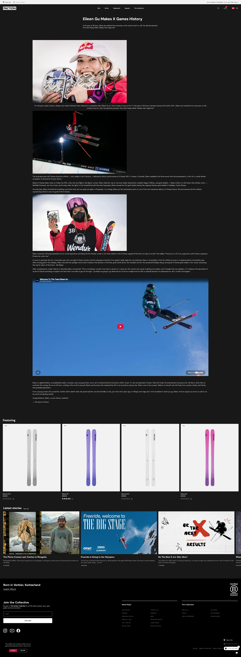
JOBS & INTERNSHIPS (188, 616)
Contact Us (155, 610)
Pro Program (215, 613)
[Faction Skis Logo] (9, 8)
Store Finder (155, 622)
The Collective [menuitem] (139, 8)
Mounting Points (156, 619)
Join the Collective (211, 2)
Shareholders (220, 2)
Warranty (154, 613)
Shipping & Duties (127, 616)
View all (26, 508)
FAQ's (152, 616)
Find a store (227, 2)
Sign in (236, 2)
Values (184, 613)
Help (232, 2)
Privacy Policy (217, 648)
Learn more (27, 646)
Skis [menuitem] (99, 8)
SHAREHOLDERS (215, 616)
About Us (185, 610)
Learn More (9, 589)
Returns (124, 613)
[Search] (218, 8)
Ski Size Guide (126, 626)
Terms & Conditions (205, 648)
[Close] (33, 641)
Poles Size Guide (156, 626)
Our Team (214, 610)
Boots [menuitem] (107, 8)
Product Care (126, 619)
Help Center (126, 610)
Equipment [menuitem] (116, 8)
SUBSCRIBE (27, 620)
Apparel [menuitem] (127, 8)
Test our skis (126, 622)
